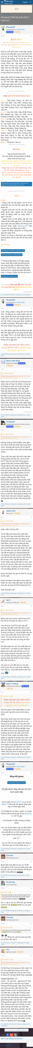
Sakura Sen (10, 511)
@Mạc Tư (5, 804)
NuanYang (10, 882)
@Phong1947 (23, 226)
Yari (7, 949)
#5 (31, 517)
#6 (31, 606)
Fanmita (9, 855)
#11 (31, 923)
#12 (31, 955)
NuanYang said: (6, 927)
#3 (31, 369)
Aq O (8, 600)
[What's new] (30, 2)
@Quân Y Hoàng (19, 802)
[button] (2, 2)
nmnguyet (10, 422)
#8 (31, 772)
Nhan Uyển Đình (13, 361)
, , (16, 294)
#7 (31, 692)
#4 (31, 430)
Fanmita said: (5, 892)
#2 (31, 308)
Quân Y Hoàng (12, 683)
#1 (31, 35)
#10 (31, 888)
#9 (31, 861)
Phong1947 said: (6, 373)
